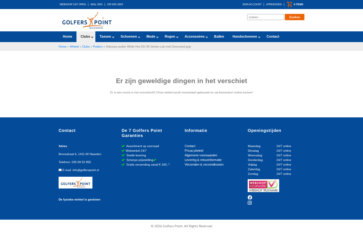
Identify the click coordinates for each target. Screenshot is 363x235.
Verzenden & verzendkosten (204, 164)
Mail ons (97, 4)
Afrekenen (274, 4)
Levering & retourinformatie (203, 160)
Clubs (86, 46)
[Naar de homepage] (87, 20)
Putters (98, 46)
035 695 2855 (115, 4)
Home (63, 46)
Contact (190, 146)
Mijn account (252, 4)
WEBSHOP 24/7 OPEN (73, 4)
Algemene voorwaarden (201, 155)
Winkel (74, 46)
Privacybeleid (194, 150)
